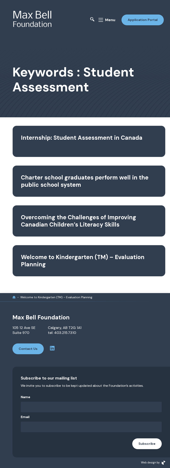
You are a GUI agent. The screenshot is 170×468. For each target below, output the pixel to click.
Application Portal (143, 20)
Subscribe (146, 443)
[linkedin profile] (52, 349)
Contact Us (28, 349)
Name (25, 397)
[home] (14, 297)
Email (25, 417)
